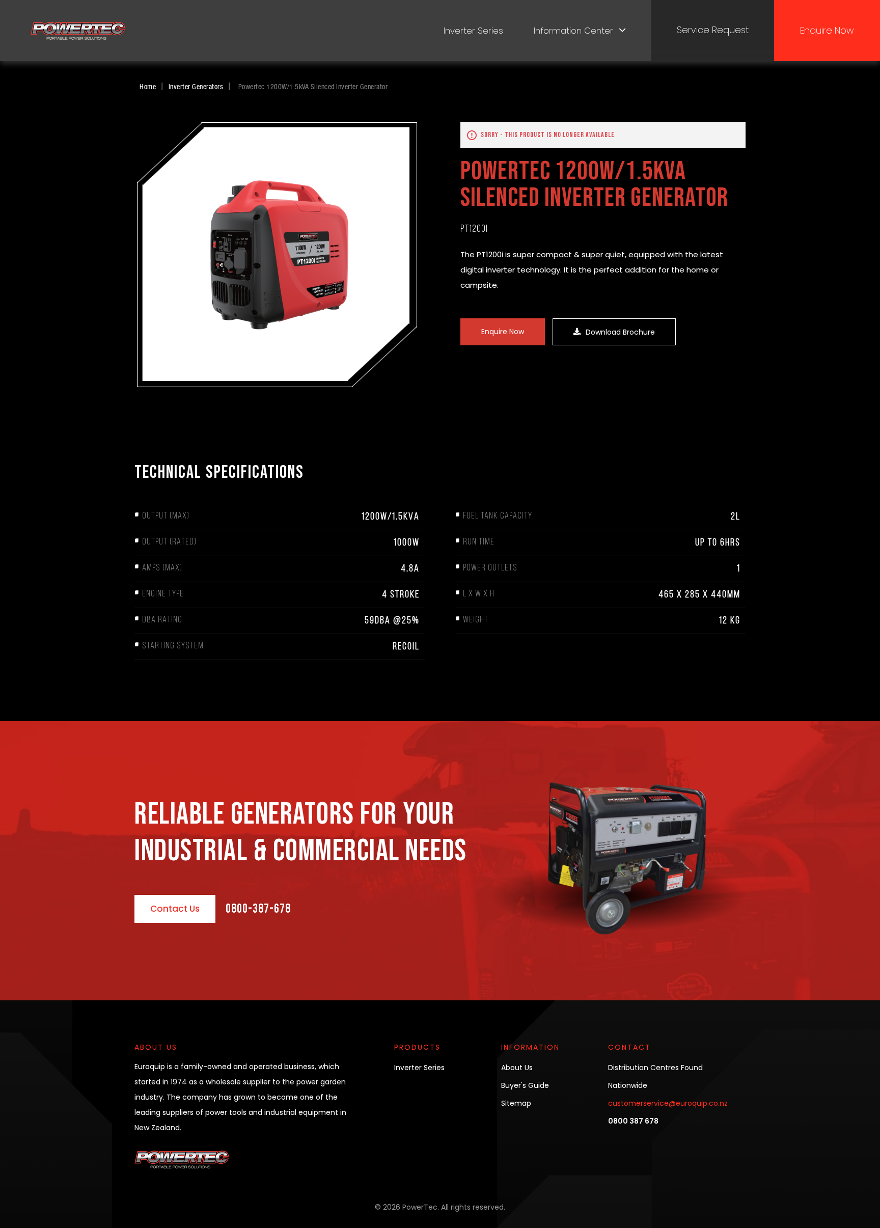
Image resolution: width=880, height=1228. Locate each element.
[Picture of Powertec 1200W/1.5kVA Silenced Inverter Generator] (277, 255)
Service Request (713, 29)
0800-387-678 (258, 909)
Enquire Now (827, 30)
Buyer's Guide (525, 1085)
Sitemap (516, 1103)
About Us (517, 1067)
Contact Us (175, 909)
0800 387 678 (633, 1121)
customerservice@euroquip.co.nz (668, 1103)
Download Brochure (620, 332)
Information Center (573, 30)
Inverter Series (473, 30)
